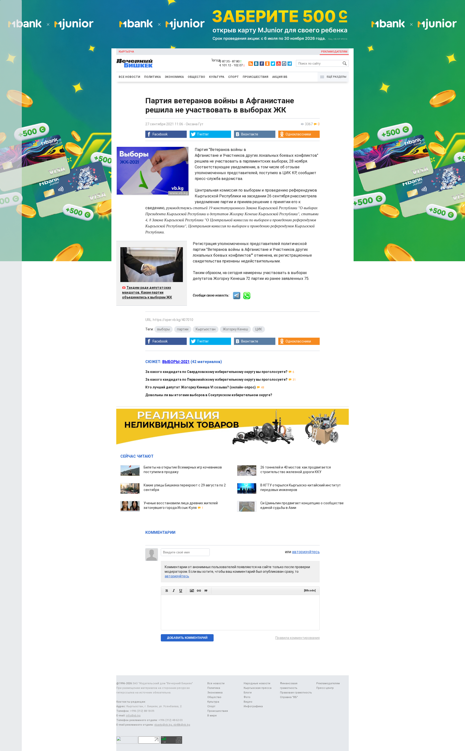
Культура (216, 77)
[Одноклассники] (267, 63)
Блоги (248, 692)
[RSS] (250, 63)
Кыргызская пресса (257, 688)
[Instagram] (284, 63)
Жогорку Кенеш (235, 329)
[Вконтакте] (256, 63)
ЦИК (258, 329)
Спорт (233, 77)
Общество (196, 77)
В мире (212, 715)
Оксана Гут (194, 124)
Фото (247, 697)
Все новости (129, 77)
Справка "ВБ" (289, 697)
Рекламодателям (334, 51)
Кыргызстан (206, 329)
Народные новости (257, 683)
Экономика (174, 77)
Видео (248, 701)
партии (182, 329)
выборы (163, 329)
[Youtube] (278, 63)
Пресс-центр (325, 688)
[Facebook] (262, 63)
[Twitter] (273, 63)
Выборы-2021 (176, 361)
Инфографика (253, 706)
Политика (152, 77)
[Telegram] (289, 63)
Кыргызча (126, 51)
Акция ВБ (279, 77)
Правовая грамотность (296, 692)
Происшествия (255, 77)
